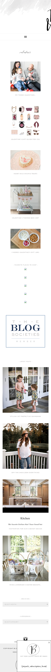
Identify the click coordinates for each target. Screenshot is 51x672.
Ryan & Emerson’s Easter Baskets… (25, 585)
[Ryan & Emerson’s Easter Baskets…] (26, 581)
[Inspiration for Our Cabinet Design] (26, 524)
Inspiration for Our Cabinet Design (25, 529)
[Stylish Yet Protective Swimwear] (26, 412)
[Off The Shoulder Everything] (26, 468)
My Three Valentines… (25, 95)
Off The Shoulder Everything (25, 472)
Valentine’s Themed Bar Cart (25, 218)
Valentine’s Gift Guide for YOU (25, 139)
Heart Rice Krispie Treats (25, 173)
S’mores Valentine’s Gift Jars (25, 252)
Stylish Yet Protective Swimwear (25, 416)
